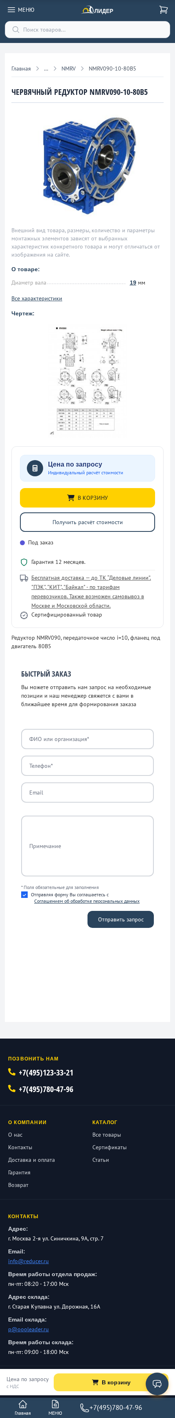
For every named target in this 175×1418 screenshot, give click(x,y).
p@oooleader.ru (28, 1329)
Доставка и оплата (31, 1159)
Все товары (106, 1134)
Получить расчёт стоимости (87, 522)
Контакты (20, 1147)
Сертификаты (109, 1147)
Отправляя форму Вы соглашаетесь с (85, 897)
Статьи (100, 1159)
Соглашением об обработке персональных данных (87, 901)
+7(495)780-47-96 (46, 1089)
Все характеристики (36, 298)
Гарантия (19, 1172)
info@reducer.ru (28, 1261)
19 (133, 282)
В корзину (116, 1382)
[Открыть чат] (157, 1384)
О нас (15, 1134)
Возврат (18, 1185)
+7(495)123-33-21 (46, 1072)
